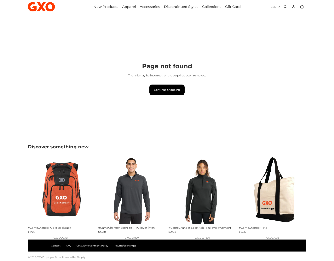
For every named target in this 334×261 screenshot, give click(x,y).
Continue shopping (167, 90)
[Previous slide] (33, 190)
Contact (55, 245)
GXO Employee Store (49, 257)
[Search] (285, 7)
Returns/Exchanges (125, 245)
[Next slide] (89, 190)
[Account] (293, 7)
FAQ (68, 245)
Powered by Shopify (73, 257)
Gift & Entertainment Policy (92, 245)
